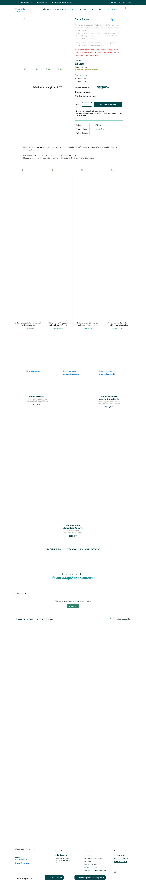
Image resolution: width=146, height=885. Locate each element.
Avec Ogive (82, 81)
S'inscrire (119, 855)
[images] (47, 41)
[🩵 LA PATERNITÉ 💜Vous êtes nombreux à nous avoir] (50, 795)
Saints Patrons (63, 9)
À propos (87, 855)
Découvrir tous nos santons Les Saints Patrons (73, 549)
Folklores (97, 9)
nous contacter (113, 113)
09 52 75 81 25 (42, 2)
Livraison (87, 861)
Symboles (81, 9)
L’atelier (112, 9)
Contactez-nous (22, 2)
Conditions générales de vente (95, 870)
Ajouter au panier (108, 104)
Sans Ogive (82, 78)
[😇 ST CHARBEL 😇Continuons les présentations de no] (73, 797)
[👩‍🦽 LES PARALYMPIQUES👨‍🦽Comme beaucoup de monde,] (118, 803)
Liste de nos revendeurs (93, 858)
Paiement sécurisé (91, 864)
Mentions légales (90, 867)
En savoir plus (80, 60)
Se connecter (114, 3)
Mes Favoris (120, 861)
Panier (124, 9)
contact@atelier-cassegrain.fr (62, 2)
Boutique (129, 9)
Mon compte (121, 858)
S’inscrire (127, 3)
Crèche (45, 9)
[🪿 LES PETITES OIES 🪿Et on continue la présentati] (27, 798)
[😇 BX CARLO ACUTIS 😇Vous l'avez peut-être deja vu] (96, 794)
